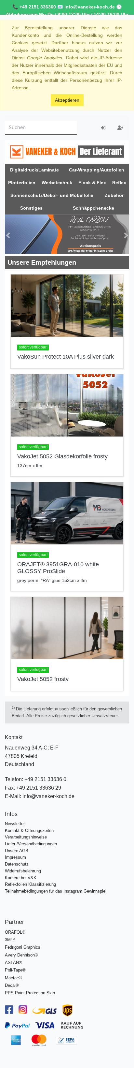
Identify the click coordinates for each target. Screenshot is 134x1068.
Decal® (12, 983)
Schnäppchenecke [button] (93, 208)
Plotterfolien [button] (21, 182)
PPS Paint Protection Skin (30, 990)
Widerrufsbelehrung (23, 869)
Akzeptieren (67, 100)
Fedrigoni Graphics (22, 945)
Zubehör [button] (114, 195)
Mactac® (13, 975)
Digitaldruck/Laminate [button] (34, 169)
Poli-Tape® (15, 968)
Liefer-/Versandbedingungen (31, 841)
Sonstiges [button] (31, 208)
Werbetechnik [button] (57, 182)
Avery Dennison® (21, 953)
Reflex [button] (119, 182)
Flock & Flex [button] (92, 182)
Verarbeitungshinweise (26, 835)
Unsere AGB (16, 848)
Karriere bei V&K (20, 875)
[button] (8, 234)
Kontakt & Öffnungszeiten (29, 828)
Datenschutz (17, 862)
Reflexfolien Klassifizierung (30, 882)
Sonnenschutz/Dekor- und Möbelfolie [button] (51, 195)
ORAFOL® (15, 930)
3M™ (10, 937)
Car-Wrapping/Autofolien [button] (96, 169)
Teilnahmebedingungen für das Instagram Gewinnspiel (55, 889)
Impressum (15, 855)
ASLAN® (13, 960)
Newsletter (15, 821)
